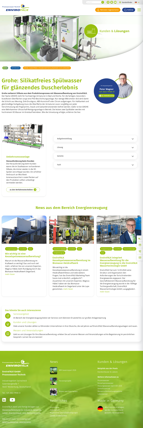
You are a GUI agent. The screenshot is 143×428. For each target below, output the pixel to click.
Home (5, 68)
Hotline (130, 9)
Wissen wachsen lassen (68, 391)
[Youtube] (115, 2)
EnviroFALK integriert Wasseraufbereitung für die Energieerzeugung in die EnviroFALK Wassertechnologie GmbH (118, 261)
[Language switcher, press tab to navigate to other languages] (137, 2)
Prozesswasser (103, 380)
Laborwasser (103, 394)
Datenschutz (55, 410)
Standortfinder (126, 2)
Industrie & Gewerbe (60, 249)
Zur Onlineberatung (108, 96)
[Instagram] (111, 2)
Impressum (54, 407)
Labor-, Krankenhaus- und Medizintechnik (21, 412)
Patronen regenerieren (109, 9)
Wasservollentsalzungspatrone (110, 391)
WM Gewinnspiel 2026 (67, 370)
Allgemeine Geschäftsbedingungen (64, 412)
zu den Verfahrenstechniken (21, 189)
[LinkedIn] (108, 2)
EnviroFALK (22, 249)
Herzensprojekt (65, 381)
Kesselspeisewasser (105, 383)
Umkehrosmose (104, 388)
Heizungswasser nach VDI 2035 (110, 386)
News (30, 249)
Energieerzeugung (11, 249)
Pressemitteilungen (129, 249)
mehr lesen (10, 274)
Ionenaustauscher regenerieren (16, 422)
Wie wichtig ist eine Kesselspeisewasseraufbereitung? (23, 255)
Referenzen (15, 68)
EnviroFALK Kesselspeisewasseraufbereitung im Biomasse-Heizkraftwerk (71, 260)
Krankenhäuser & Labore (108, 372)
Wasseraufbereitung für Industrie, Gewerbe (21, 409)
